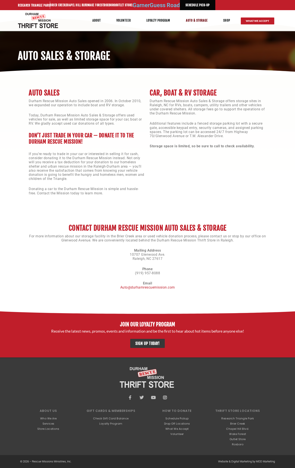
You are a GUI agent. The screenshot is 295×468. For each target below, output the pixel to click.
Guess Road (165, 5)
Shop (226, 20)
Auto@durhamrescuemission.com (147, 287)
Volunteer (123, 20)
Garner (141, 5)
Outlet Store (124, 5)
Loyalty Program (158, 20)
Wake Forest (95, 5)
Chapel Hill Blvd (76, 5)
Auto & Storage (197, 20)
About (96, 20)
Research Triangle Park (34, 5)
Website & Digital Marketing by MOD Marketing (246, 461)
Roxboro (109, 5)
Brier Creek (58, 5)
